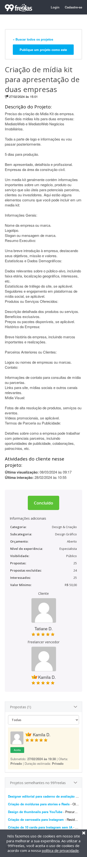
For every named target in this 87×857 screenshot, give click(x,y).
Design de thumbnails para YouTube (35, 811)
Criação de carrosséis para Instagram (36, 819)
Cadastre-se (73, 7)
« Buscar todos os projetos (33, 39)
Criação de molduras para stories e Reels (39, 804)
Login (55, 7)
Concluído (43, 503)
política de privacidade (60, 850)
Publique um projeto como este (43, 49)
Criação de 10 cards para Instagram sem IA (40, 827)
